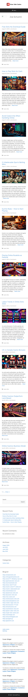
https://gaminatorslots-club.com (11, 581)
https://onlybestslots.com (9, 575)
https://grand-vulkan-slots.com (11, 610)
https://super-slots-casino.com (11, 612)
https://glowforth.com (8, 620)
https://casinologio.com (9, 614)
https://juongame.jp (8, 618)
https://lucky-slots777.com (9, 585)
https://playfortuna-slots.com (10, 592)
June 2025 (5, 549)
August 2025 (6, 545)
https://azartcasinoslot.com (10, 582)
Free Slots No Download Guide (13, 27)
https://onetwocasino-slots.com (11, 598)
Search (4, 499)
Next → (8, 492)
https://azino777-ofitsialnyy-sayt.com (12, 579)
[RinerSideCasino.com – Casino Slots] (14, 4)
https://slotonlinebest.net (9, 590)
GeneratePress (16, 695)
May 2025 (5, 551)
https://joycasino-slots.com (10, 594)
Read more (15, 60)
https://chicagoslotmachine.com (11, 577)
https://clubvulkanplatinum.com (11, 600)
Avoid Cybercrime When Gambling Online (11, 117)
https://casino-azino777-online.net (12, 586)
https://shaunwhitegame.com (10, 616)
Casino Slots (6, 64)
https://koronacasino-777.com (10, 604)
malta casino (6, 629)
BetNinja (5, 631)
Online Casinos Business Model (14, 446)
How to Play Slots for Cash (12, 71)
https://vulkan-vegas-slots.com (11, 602)
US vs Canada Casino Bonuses (13, 350)
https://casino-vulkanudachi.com (11, 589)
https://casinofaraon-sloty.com (11, 608)
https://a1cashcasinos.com (9, 606)
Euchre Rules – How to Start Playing (12, 522)
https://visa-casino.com (9, 596)
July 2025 (5, 547)
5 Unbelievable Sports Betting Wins (12, 520)
